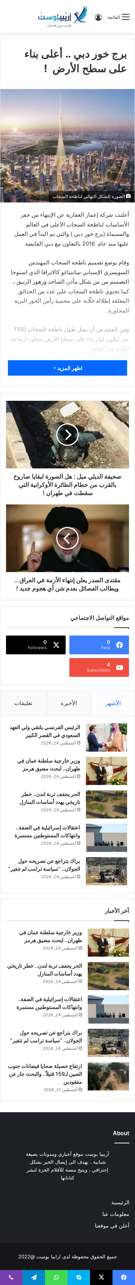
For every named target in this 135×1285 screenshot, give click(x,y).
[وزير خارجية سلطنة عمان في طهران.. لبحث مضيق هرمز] (106, 771)
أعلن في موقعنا (112, 1226)
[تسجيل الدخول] (98, 19)
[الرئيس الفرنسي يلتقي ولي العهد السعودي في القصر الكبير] (106, 737)
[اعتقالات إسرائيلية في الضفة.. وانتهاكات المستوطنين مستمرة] (106, 838)
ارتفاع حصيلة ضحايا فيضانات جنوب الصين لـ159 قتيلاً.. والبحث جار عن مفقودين (45, 1074)
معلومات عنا (115, 1214)
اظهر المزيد (69, 368)
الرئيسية (120, 1202)
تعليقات (23, 703)
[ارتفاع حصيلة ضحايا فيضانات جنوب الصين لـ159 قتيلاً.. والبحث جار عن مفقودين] (108, 1076)
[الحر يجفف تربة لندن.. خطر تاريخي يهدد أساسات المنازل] (106, 804)
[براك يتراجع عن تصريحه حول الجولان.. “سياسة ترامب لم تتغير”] (106, 871)
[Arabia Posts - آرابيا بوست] (61, 16)
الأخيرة (69, 703)
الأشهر (113, 703)
